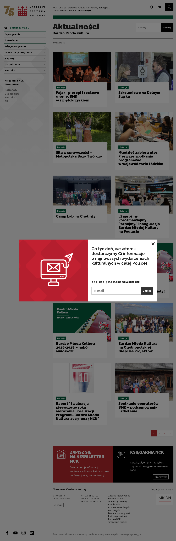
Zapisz (147, 290)
